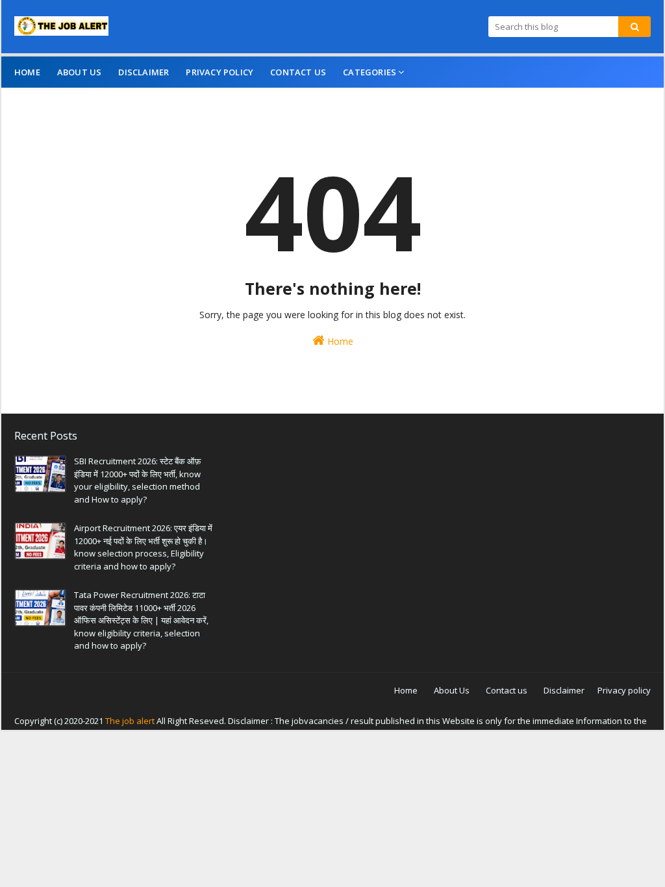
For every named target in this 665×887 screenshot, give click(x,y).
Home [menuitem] (27, 72)
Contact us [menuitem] (298, 72)
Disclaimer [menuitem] (143, 72)
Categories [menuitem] (369, 72)
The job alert (130, 721)
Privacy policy (624, 690)
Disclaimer (564, 690)
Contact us (506, 690)
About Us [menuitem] (79, 72)
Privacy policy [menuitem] (219, 72)
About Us (452, 690)
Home (339, 341)
